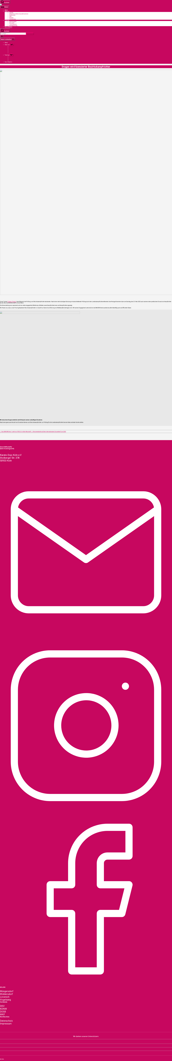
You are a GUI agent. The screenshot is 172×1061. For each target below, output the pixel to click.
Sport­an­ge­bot (12, 21)
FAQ (10, 16)
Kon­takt (11, 17)
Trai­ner (11, 12)
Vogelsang (5, 999)
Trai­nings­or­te (13, 24)
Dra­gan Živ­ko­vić (12, 301)
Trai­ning (7, 20)
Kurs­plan (11, 23)
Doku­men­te (12, 15)
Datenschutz (6, 1020)
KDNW (3, 1008)
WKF (2, 1014)
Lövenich (4, 996)
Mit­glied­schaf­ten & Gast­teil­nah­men (18, 14)
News (6, 10)
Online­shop (12, 19)
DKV (2, 1006)
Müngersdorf (6, 991)
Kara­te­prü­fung (13, 25)
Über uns (7, 11)
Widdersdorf (6, 994)
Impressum (6, 1023)
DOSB (3, 1011)
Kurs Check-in (8, 26)
